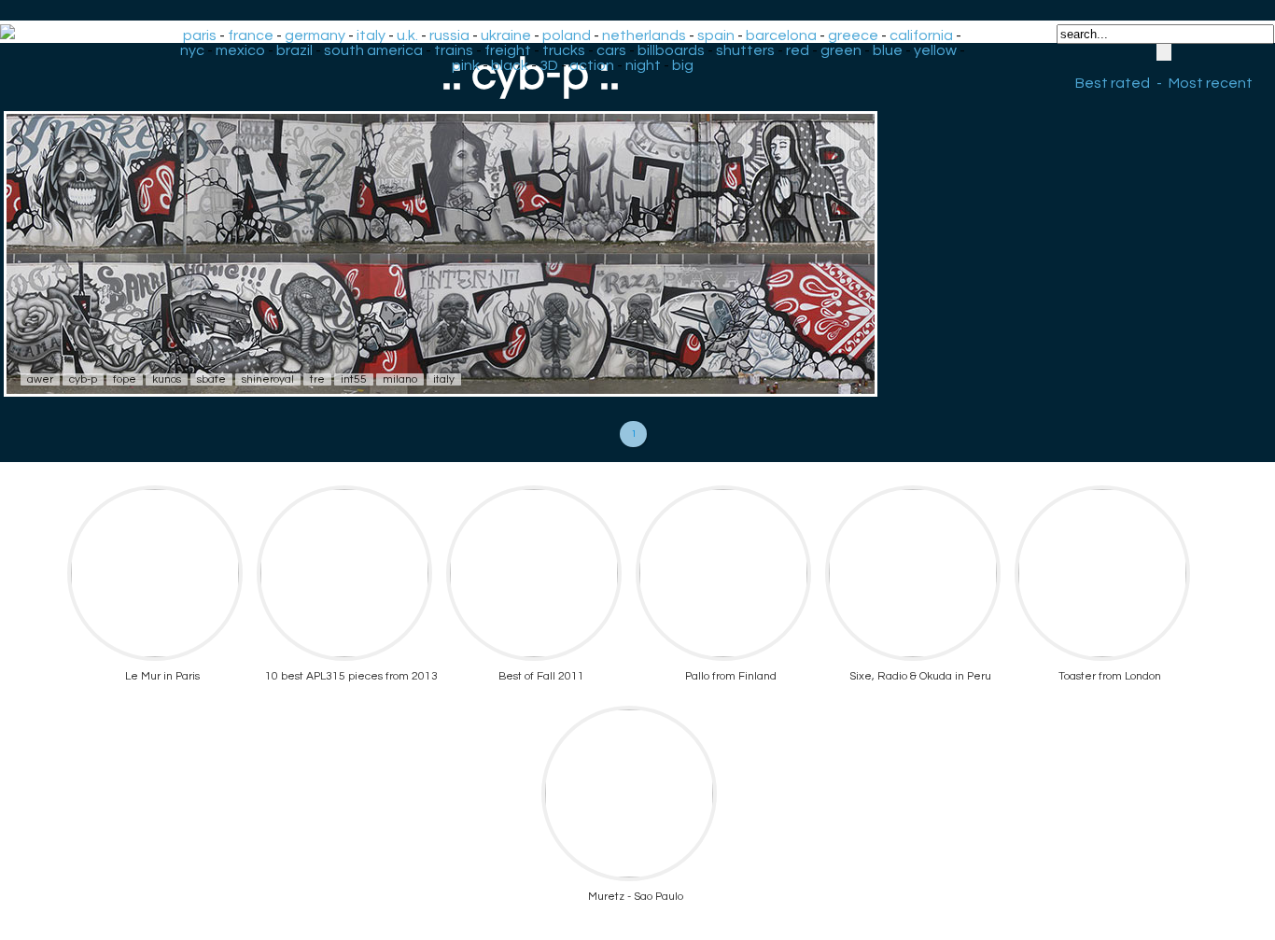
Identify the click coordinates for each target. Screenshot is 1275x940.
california (921, 35)
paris (200, 35)
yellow (935, 50)
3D (548, 65)
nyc (192, 50)
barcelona (781, 35)
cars (611, 50)
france (250, 35)
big (683, 65)
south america (373, 50)
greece (853, 35)
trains (453, 50)
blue (888, 50)
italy (371, 35)
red (797, 50)
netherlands (644, 35)
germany (315, 35)
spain (716, 35)
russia (449, 35)
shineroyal (268, 379)
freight (507, 50)
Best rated (1112, 83)
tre (317, 379)
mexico (240, 50)
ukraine (506, 35)
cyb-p (83, 379)
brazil (294, 50)
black (509, 65)
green (841, 50)
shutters (745, 50)
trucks (563, 50)
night (643, 65)
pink (466, 65)
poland (566, 35)
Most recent (1211, 83)
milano (400, 379)
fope (124, 379)
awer (40, 379)
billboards (671, 50)
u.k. (407, 35)
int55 (354, 379)
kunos (166, 379)
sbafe (211, 379)
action (591, 65)
